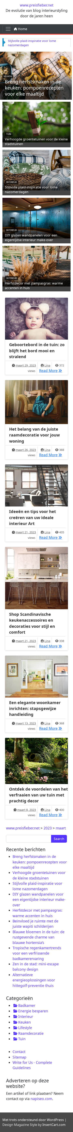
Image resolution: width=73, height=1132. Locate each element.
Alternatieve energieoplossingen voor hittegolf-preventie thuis (34, 980)
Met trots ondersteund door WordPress (33, 1120)
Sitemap (19, 1057)
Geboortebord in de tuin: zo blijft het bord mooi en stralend (36, 350)
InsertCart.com (53, 1124)
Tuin (8, 134)
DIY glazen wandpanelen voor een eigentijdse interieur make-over (31, 237)
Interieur (11, 182)
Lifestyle (25, 1027)
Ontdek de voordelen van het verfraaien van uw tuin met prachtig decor (38, 795)
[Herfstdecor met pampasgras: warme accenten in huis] (36, 265)
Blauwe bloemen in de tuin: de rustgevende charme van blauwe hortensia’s (38, 937)
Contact (19, 1051)
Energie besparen (33, 1010)
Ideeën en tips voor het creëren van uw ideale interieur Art (32, 517)
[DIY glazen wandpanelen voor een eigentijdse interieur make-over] (36, 217)
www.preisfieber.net (36, 5)
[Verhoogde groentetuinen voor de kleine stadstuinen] (36, 121)
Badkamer (26, 1005)
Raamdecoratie (31, 1033)
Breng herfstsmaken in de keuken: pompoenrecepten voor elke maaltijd (34, 87)
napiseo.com (41, 1098)
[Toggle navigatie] (8, 29)
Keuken (8, 76)
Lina (47, 365)
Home (22, 29)
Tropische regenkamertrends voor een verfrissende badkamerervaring (37, 953)
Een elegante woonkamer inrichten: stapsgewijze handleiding (35, 708)
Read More (51, 370)
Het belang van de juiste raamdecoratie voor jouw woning (34, 435)
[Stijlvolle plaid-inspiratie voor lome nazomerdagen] (36, 169)
